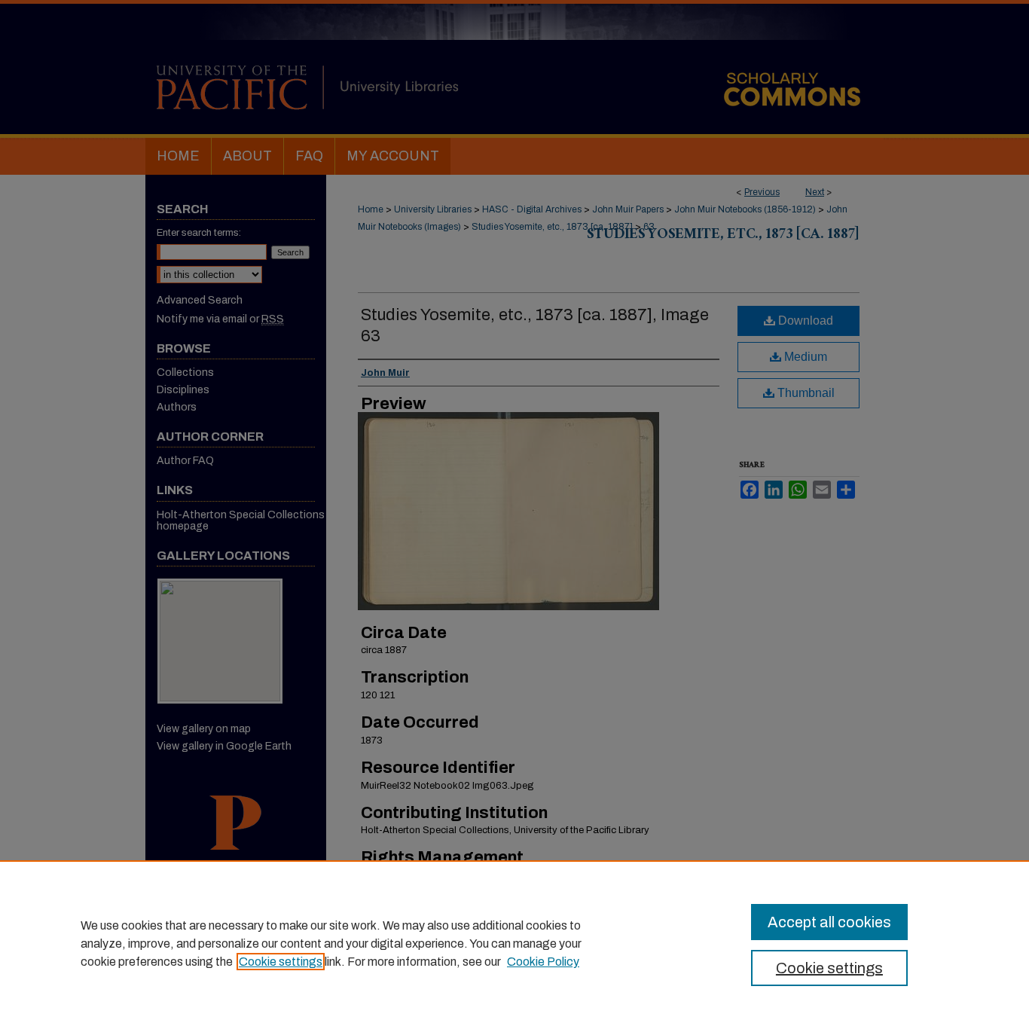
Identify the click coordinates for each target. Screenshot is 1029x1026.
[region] (514, 943)
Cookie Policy (543, 961)
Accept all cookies (829, 922)
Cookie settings (280, 961)
